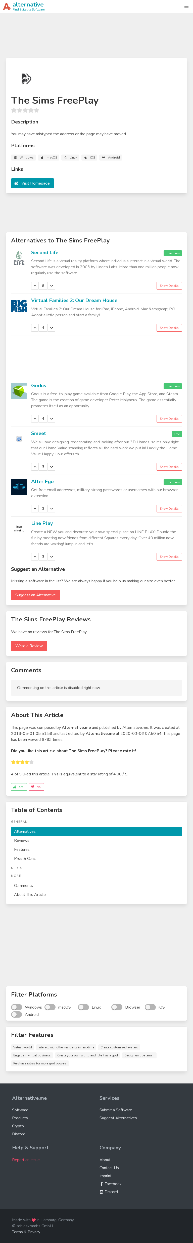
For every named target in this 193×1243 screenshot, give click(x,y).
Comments (23, 885)
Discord (18, 1134)
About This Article (30, 894)
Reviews (21, 840)
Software (20, 1110)
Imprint (106, 1176)
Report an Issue (26, 1160)
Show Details (169, 286)
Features (22, 849)
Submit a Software (116, 1110)
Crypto (18, 1126)
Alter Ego (42, 481)
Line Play (42, 523)
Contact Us (109, 1168)
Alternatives (25, 831)
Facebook (113, 1184)
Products (20, 1118)
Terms (17, 1232)
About (105, 1160)
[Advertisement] (96, 37)
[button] (186, 6)
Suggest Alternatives (118, 1118)
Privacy (34, 1232)
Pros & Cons (25, 858)
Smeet (38, 433)
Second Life (44, 252)
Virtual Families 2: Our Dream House (74, 300)
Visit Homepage (35, 183)
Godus (38, 385)
